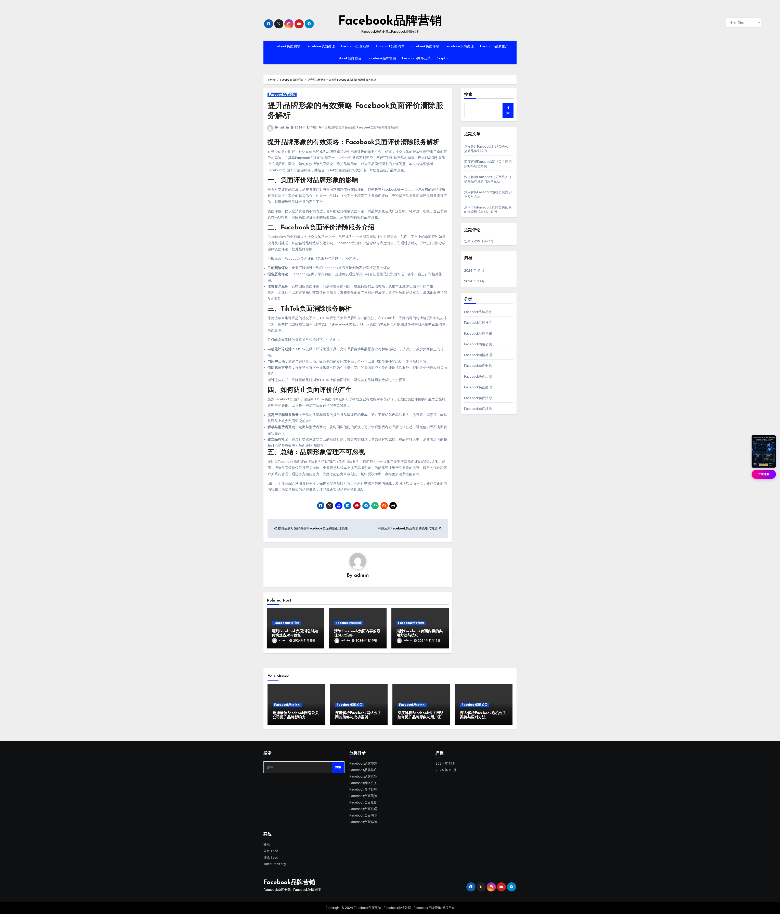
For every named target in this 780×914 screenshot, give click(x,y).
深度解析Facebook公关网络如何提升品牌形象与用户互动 (421, 717)
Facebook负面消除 (390, 46)
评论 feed (270, 857)
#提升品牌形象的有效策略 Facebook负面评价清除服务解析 (361, 127)
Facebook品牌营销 (390, 21)
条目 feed (270, 851)
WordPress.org (274, 864)
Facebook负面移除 (425, 46)
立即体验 (763, 474)
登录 (266, 844)
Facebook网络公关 (416, 58)
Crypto (442, 58)
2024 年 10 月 (474, 281)
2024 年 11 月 (474, 270)
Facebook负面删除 (286, 46)
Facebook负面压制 (355, 46)
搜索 (468, 95)
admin (284, 127)
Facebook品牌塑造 (347, 58)
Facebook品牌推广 (494, 46)
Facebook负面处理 (320, 46)
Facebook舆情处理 (459, 46)
